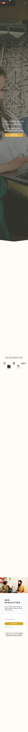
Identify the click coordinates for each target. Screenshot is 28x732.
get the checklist (14, 135)
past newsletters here (14, 634)
